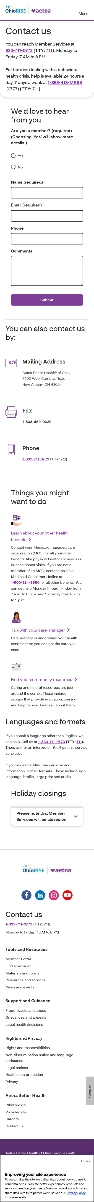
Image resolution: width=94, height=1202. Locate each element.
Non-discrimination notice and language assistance (39, 1057)
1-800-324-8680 (25, 582)
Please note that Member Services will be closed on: (42, 816)
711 (49, 50)
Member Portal (18, 958)
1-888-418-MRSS (65, 82)
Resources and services (25, 979)
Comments (21, 251)
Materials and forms (22, 973)
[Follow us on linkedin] (40, 895)
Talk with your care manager (38, 630)
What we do (15, 1104)
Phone (17, 228)
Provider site (15, 1112)
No (20, 167)
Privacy (11, 1081)
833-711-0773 (19, 50)
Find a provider (18, 965)
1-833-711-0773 (35, 458)
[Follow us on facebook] (26, 895)
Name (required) (27, 182)
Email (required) (26, 205)
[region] (47, 1178)
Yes (21, 155)
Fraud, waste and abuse (25, 1010)
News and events (19, 987)
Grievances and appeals (25, 1017)
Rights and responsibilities (27, 1047)
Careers (12, 1118)
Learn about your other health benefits (39, 536)
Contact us (14, 1125)
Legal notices (16, 1067)
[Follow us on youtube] (68, 895)
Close (86, 1161)
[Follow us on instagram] (54, 895)
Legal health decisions (24, 1024)
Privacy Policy (76, 1193)
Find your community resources (41, 679)
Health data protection (24, 1074)
